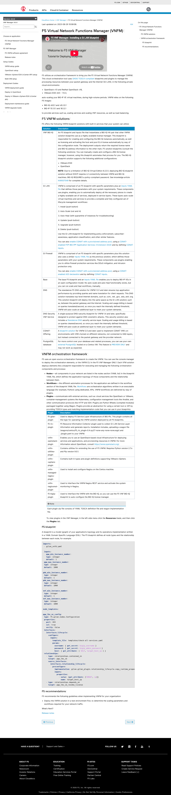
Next (129, 722)
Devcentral (135, 2)
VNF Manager (61, 20)
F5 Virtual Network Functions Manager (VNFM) (19, 42)
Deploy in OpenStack (13, 92)
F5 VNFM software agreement (16, 53)
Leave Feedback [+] (130, 772)
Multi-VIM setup (11, 79)
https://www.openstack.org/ (106, 444)
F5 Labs (90, 778)
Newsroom (24, 769)
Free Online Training (62, 775)
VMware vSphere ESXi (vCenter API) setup (21, 75)
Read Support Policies (131, 765)
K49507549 (63, 180)
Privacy (62, 792)
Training (57, 765)
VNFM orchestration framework (153, 38)
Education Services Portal (65, 772)
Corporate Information (29, 765)
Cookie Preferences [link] (124, 792)
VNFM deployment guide (14, 88)
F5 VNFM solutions (148, 34)
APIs (44, 10)
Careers (22, 775)
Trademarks (44, 792)
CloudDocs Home (48, 20)
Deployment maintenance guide (17, 104)
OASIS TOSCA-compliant (83, 78)
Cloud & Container (59, 10)
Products (33, 10)
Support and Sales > (55, 746)
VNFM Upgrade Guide (13, 108)
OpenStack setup (11, 70)
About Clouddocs (27, 778)
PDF (131, 24)
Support (146, 2)
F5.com (117, 2)
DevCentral (92, 769)
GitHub (125, 2)
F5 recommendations (150, 47)
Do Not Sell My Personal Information (98, 792)
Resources (77, 10)
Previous (49, 722)
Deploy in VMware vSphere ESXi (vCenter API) (20, 97)
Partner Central (94, 775)
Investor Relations (27, 772)
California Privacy (74, 792)
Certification (59, 769)
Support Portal (94, 772)
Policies (53, 792)
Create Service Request (132, 769)
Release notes (10, 57)
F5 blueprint (147, 42)
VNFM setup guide (12, 66)
